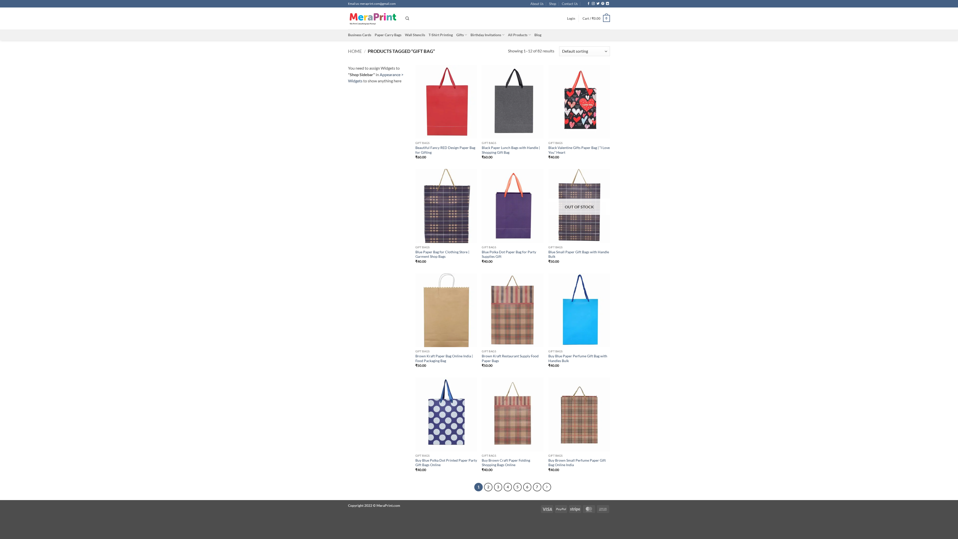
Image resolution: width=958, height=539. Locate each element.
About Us (537, 4)
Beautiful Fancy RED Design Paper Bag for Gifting (445, 149)
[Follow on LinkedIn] (607, 3)
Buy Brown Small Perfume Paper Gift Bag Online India (577, 462)
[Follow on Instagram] (593, 3)
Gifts (460, 35)
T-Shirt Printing (441, 35)
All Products (517, 35)
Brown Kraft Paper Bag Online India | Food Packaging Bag (444, 358)
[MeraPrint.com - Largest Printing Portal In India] (373, 18)
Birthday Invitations (486, 35)
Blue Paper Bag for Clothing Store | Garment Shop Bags (442, 254)
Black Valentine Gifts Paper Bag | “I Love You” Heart (579, 149)
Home (355, 51)
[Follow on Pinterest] (602, 3)
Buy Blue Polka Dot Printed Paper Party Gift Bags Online (446, 462)
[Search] (407, 18)
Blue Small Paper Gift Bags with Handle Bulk (578, 254)
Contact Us (570, 4)
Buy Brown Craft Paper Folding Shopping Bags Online (506, 462)
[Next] (547, 487)
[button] (571, 18)
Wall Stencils (415, 35)
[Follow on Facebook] (588, 3)
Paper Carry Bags (388, 35)
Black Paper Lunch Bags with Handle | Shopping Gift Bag (511, 149)
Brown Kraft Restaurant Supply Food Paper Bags (510, 358)
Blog (537, 35)
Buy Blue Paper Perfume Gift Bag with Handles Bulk (577, 358)
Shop (552, 4)
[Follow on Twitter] (598, 3)
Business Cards (359, 35)
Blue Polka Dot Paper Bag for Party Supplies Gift (509, 254)
